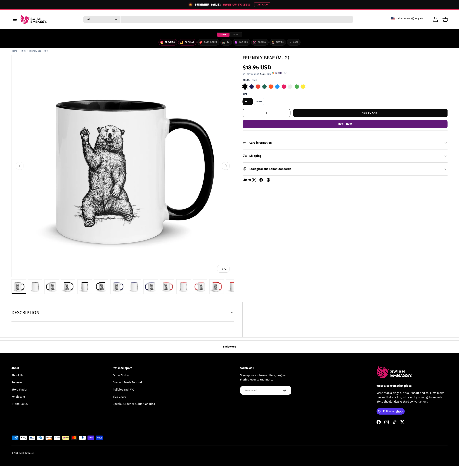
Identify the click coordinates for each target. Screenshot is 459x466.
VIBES (224, 35)
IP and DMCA (19, 404)
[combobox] (218, 19)
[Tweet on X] (254, 180)
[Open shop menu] (14, 21)
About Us (17, 375)
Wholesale (18, 396)
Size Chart (119, 396)
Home (14, 51)
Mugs (23, 51)
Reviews (16, 382)
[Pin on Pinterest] (268, 180)
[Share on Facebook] (261, 180)
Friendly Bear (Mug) (38, 51)
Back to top (229, 346)
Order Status (121, 375)
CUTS (235, 35)
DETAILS (262, 4)
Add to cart (370, 112)
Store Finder (19, 389)
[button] (445, 19)
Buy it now (345, 123)
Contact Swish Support (127, 382)
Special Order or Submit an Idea (134, 404)
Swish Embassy (26, 453)
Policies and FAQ (123, 389)
